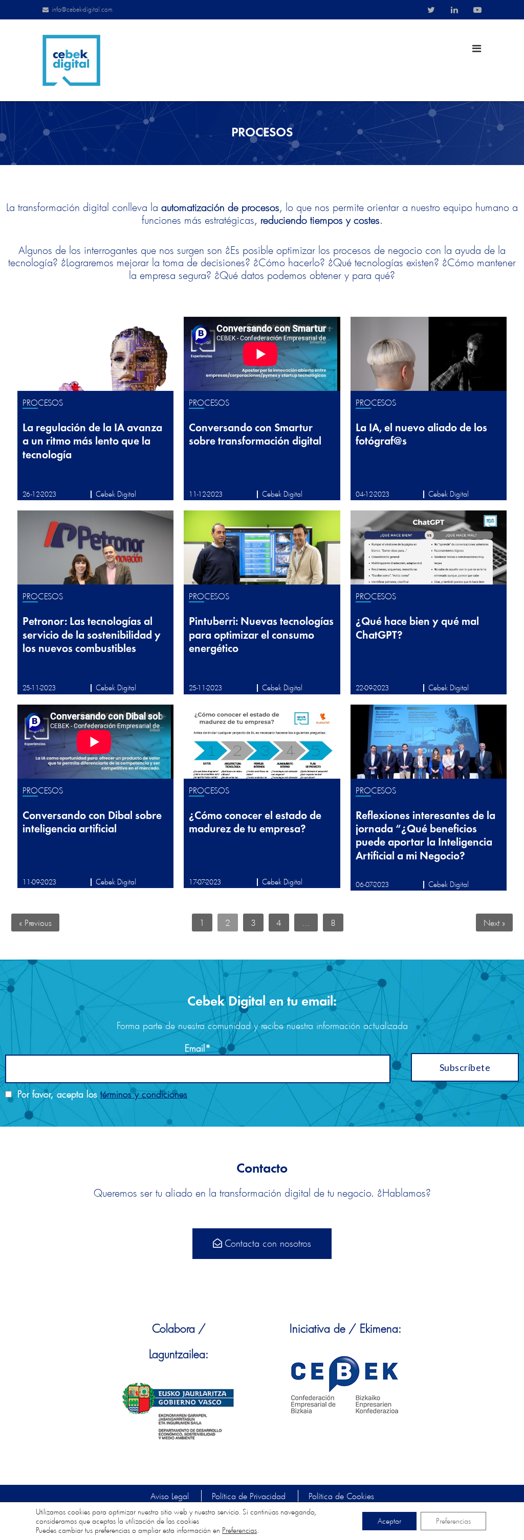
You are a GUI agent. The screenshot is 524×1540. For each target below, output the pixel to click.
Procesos (43, 402)
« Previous (35, 922)
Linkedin (454, 9)
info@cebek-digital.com (82, 9)
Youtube (477, 9)
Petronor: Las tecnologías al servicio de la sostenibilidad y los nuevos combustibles (92, 636)
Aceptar (389, 1521)
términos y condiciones (143, 1094)
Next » (494, 922)
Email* (198, 1048)
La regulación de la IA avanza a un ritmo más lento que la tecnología (92, 442)
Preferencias (239, 1530)
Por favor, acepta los (99, 1094)
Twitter (431, 9)
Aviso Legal (169, 1495)
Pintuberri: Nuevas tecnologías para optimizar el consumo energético (261, 636)
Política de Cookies (341, 1495)
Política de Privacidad (249, 1495)
